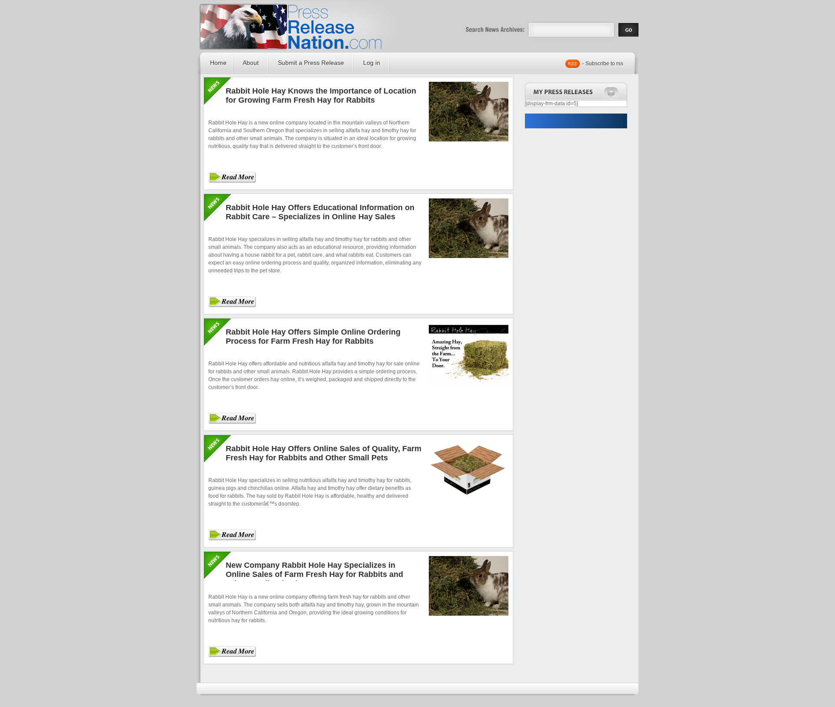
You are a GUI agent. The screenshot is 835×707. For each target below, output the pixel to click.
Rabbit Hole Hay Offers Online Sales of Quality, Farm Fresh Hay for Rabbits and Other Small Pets (323, 453)
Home (218, 62)
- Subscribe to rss (602, 63)
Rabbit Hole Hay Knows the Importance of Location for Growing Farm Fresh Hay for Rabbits (321, 95)
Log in (371, 62)
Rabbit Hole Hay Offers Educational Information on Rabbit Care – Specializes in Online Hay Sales (320, 212)
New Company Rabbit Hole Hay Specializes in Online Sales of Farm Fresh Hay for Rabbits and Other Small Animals (314, 574)
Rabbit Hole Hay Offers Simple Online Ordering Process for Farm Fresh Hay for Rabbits (313, 336)
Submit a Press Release (311, 62)
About (251, 62)
